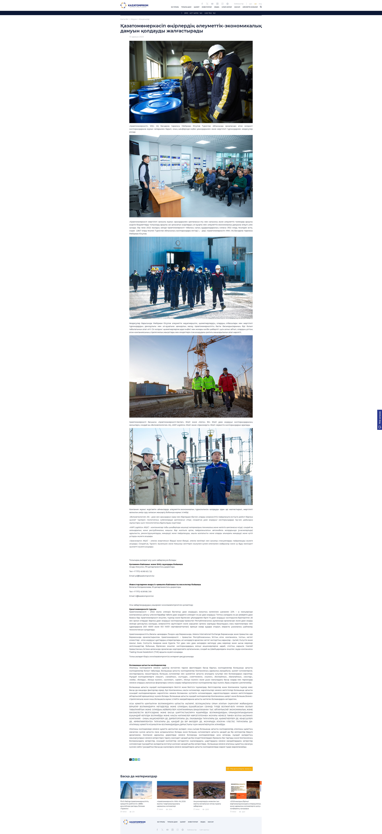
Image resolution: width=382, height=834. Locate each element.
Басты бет (124, 19)
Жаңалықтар (144, 19)
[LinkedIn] (133, 759)
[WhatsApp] (136, 759)
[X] (130, 759)
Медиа (134, 19)
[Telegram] (139, 759)
